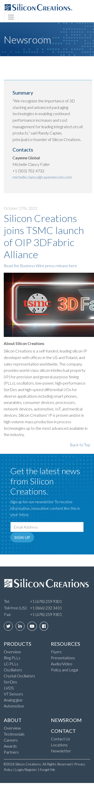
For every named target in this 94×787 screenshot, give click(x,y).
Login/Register (26, 769)
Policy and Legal (64, 669)
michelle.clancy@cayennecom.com (42, 177)
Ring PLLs (12, 657)
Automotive (14, 705)
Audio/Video (61, 663)
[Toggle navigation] (11, 17)
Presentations (63, 657)
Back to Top (80, 444)
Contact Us (60, 738)
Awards (10, 746)
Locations (59, 744)
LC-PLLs (11, 663)
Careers (11, 740)
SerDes (10, 681)
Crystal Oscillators (19, 675)
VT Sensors (13, 693)
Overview (12, 651)
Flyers (56, 651)
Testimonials (14, 734)
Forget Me (47, 769)
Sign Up (22, 537)
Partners (11, 752)
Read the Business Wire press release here (40, 265)
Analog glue (13, 699)
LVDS (9, 687)
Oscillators (13, 669)
